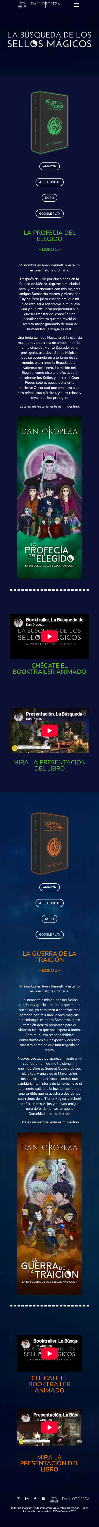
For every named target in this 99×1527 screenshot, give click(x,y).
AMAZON (49, 166)
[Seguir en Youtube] (43, 1499)
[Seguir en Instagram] (27, 1499)
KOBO (49, 198)
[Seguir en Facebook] (35, 1499)
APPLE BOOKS (49, 182)
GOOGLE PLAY (49, 214)
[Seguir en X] (19, 1499)
